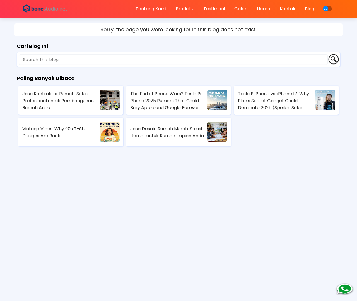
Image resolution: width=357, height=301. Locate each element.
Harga (263, 9)
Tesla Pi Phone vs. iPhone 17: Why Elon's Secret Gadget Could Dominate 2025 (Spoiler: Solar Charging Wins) (273, 100)
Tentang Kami (151, 9)
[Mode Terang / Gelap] (327, 8)
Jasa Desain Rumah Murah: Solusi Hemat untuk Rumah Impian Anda (167, 132)
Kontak (287, 9)
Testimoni (214, 9)
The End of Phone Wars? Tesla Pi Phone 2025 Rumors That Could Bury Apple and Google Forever (165, 100)
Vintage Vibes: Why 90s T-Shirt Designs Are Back (55, 132)
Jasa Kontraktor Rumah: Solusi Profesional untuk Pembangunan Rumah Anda (58, 100)
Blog (309, 9)
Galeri (240, 9)
